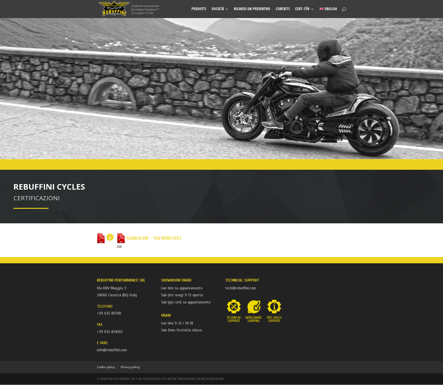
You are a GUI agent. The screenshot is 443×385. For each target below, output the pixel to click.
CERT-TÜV (302, 9)
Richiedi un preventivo (252, 9)
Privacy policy (130, 367)
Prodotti (199, 9)
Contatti (283, 9)
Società (218, 9)
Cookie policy (106, 367)
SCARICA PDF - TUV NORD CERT (154, 238)
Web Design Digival (212, 379)
